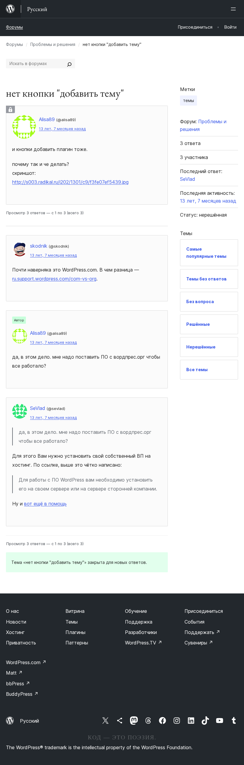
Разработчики (141, 632)
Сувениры (198, 643)
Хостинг (15, 632)
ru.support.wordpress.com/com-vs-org (54, 279)
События (194, 622)
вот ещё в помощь (45, 504)
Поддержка (138, 622)
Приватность (21, 643)
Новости (16, 622)
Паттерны (76, 643)
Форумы (14, 27)
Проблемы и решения (52, 44)
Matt (14, 673)
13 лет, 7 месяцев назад (62, 129)
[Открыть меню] (234, 9)
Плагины (75, 632)
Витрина (75, 611)
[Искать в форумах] (69, 63)
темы (188, 100)
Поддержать (202, 632)
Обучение (136, 611)
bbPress (18, 684)
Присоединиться (203, 611)
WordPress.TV (143, 643)
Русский (29, 721)
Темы (71, 622)
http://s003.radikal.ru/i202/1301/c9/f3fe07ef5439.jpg (70, 182)
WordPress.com (26, 662)
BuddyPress (22, 694)
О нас (12, 611)
